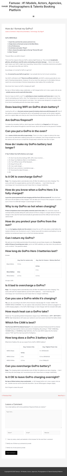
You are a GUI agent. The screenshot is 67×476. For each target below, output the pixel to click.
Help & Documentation (23, 31)
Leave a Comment (10, 31)
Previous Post (6, 395)
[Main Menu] (33, 16)
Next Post (61, 395)
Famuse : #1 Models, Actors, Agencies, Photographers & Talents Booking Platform (35, 6)
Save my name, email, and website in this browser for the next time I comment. (30, 439)
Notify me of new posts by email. (16, 447)
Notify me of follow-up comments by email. (19, 443)
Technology (33, 31)
